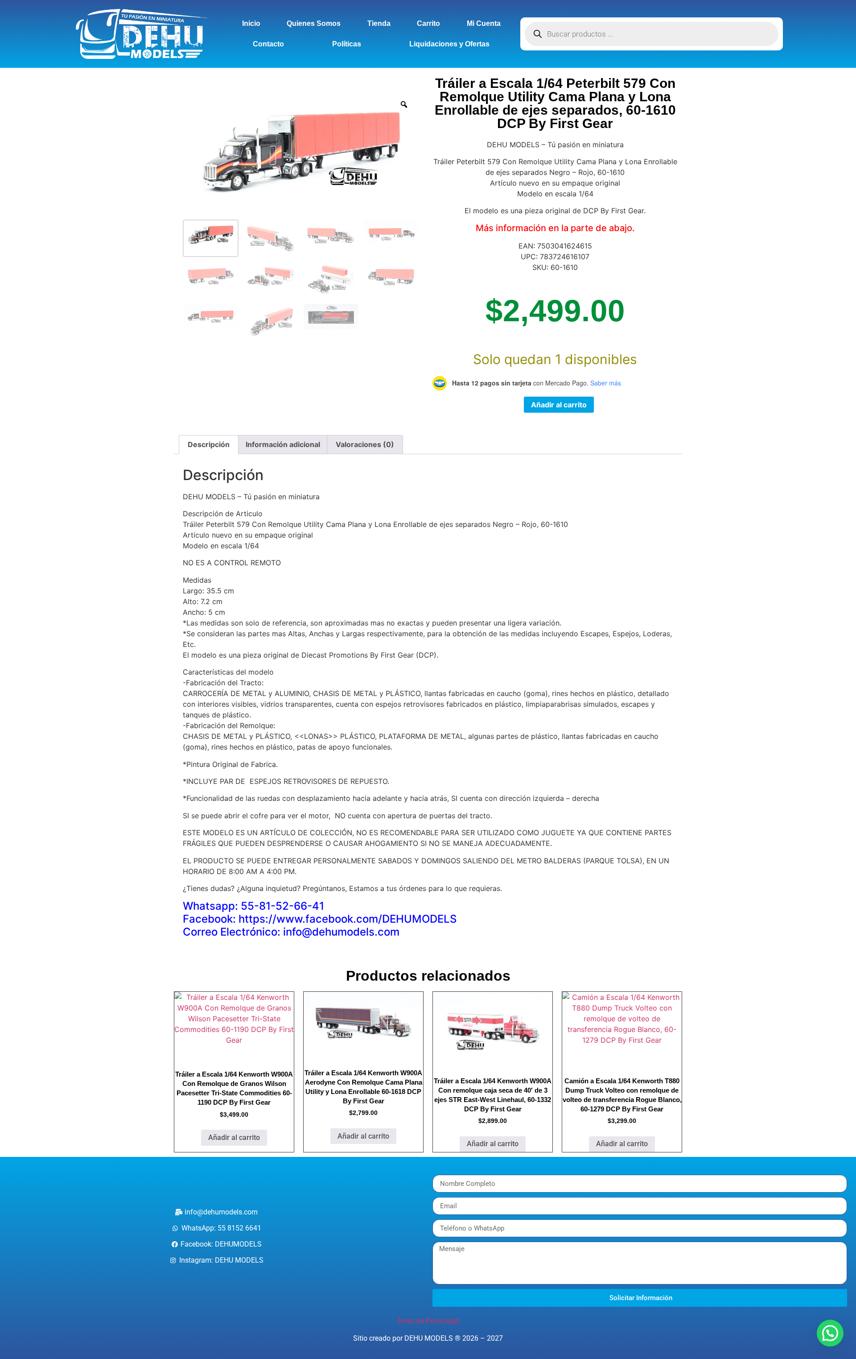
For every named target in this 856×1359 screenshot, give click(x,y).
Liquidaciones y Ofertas (449, 44)
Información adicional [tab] (283, 444)
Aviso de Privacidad (428, 1321)
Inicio (251, 23)
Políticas (346, 44)
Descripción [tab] (209, 444)
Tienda (379, 23)
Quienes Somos (314, 23)
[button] (830, 1333)
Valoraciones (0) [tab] (365, 444)
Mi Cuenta (484, 23)
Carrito (428, 23)
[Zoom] (404, 104)
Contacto (268, 44)
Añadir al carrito (559, 404)
